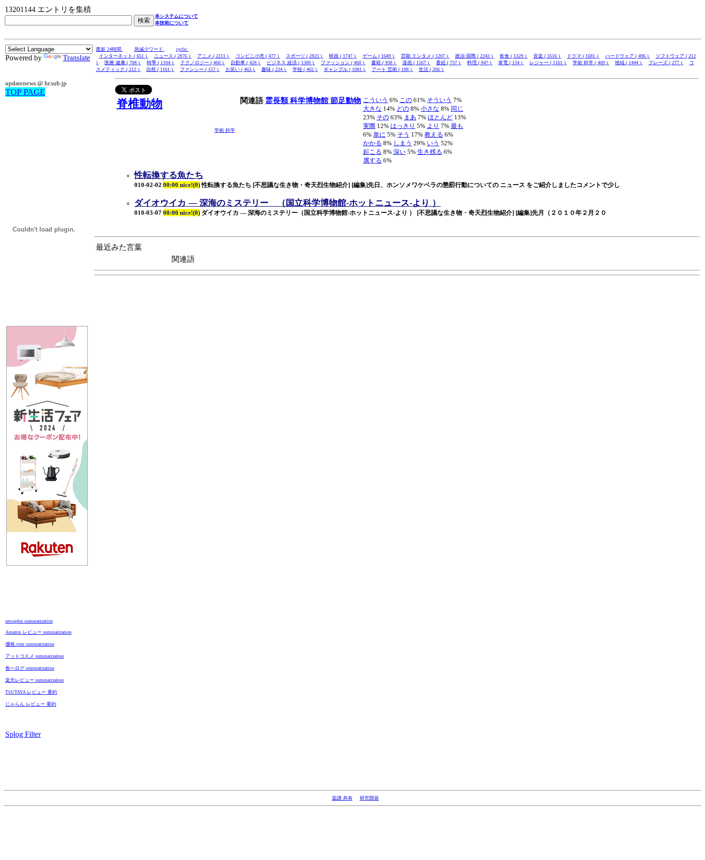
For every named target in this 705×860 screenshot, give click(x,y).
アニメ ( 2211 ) (213, 55)
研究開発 (369, 798)
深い (399, 151)
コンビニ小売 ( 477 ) (257, 55)
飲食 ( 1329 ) (514, 55)
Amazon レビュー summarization (38, 632)
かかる (372, 143)
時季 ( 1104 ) (161, 62)
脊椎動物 (140, 103)
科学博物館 (310, 100)
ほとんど (440, 117)
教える (433, 134)
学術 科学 (224, 130)
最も (457, 125)
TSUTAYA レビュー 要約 (31, 692)
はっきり (402, 125)
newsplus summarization (29, 621)
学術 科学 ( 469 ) (591, 62)
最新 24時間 (109, 49)
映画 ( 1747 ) (343, 55)
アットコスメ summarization (34, 656)
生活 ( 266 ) (431, 69)
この (406, 100)
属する (372, 160)
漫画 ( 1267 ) (416, 62)
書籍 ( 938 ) (384, 62)
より (433, 125)
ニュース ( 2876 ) (172, 55)
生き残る (429, 151)
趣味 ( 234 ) (274, 69)
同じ (457, 108)
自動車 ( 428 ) (246, 62)
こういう (375, 100)
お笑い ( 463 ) (240, 69)
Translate (76, 58)
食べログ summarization (29, 668)
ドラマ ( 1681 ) (583, 55)
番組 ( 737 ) (448, 62)
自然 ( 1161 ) (160, 69)
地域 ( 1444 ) (629, 62)
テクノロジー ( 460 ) (202, 62)
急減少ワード (149, 49)
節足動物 (345, 100)
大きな (372, 108)
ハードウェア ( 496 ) (627, 55)
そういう (439, 100)
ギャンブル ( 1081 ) (345, 69)
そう (403, 134)
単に (379, 134)
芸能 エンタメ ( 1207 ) (425, 55)
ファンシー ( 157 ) (200, 69)
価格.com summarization (29, 644)
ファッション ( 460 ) (343, 62)
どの (403, 108)
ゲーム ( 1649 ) (379, 55)
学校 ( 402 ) (305, 69)
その (382, 117)
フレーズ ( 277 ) (665, 62)
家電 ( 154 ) (511, 62)
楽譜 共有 (342, 798)
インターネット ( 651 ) (123, 55)
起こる (372, 151)
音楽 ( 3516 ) (547, 55)
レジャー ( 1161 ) (548, 62)
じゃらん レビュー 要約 (30, 704)
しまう (402, 143)
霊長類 (277, 100)
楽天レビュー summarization (34, 680)
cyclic (182, 49)
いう (433, 143)
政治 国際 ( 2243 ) (474, 55)
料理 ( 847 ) (480, 62)
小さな (430, 108)
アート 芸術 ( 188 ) (392, 69)
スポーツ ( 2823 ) (304, 55)
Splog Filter (23, 734)
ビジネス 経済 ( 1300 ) (291, 62)
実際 (369, 125)
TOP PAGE (25, 92)
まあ (410, 117)
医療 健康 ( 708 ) (123, 62)
